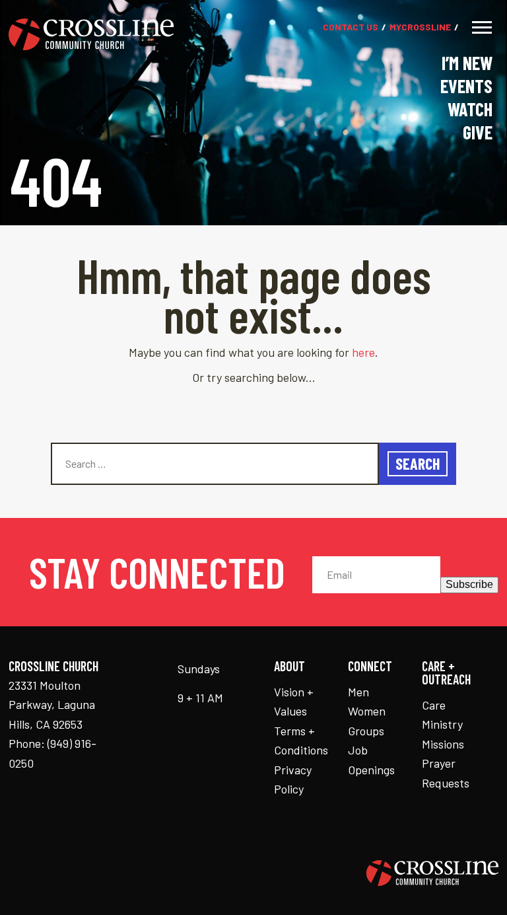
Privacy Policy (293, 779)
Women (367, 711)
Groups (366, 730)
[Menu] (481, 27)
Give (477, 132)
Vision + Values (294, 701)
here (363, 352)
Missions (443, 744)
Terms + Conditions (301, 740)
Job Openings (371, 760)
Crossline (420, 27)
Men (358, 691)
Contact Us (350, 27)
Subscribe (469, 584)
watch (470, 109)
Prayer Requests (445, 773)
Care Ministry (442, 715)
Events (466, 86)
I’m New (467, 63)
